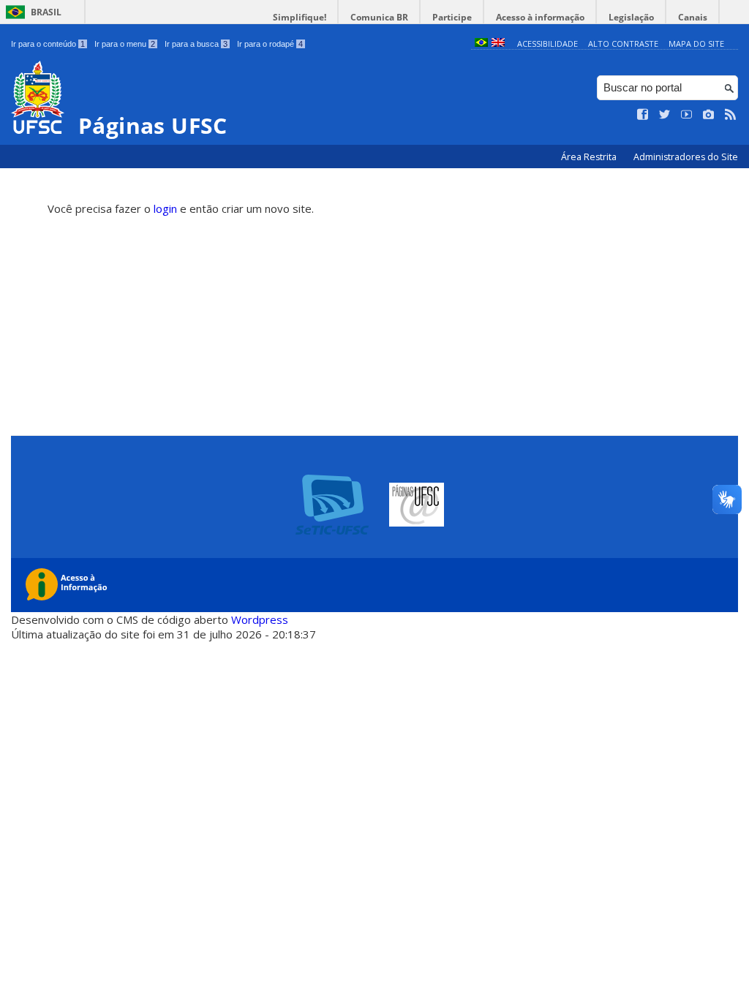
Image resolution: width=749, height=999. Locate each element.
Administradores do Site (685, 157)
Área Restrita (590, 157)
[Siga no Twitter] (665, 115)
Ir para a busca (196, 43)
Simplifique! (299, 17)
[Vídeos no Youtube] (687, 115)
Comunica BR (379, 17)
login (165, 208)
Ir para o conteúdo (48, 43)
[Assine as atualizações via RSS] (731, 115)
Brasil (46, 12)
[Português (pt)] (481, 43)
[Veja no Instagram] (709, 115)
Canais (692, 17)
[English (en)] (498, 43)
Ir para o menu (124, 43)
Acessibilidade (547, 43)
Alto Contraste (623, 43)
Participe (452, 17)
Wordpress (259, 619)
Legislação (631, 17)
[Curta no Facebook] (643, 115)
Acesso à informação (540, 17)
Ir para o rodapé (270, 43)
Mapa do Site (696, 43)
